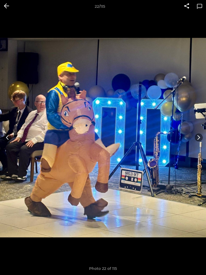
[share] (186, 6)
